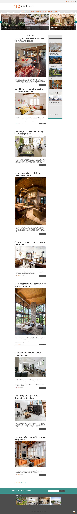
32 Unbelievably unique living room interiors (28, 353)
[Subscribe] (73, 1)
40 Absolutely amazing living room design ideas (30, 438)
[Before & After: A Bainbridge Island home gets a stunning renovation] (21, 501)
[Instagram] (71, 1)
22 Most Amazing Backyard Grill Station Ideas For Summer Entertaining (36, 28)
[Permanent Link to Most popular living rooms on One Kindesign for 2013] (30, 335)
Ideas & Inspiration (47, 11)
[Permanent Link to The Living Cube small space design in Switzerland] (30, 420)
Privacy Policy (45, 508)
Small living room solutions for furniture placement (29, 90)
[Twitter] (66, 1)
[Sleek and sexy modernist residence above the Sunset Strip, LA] (55, 501)
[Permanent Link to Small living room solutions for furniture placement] (30, 115)
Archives (30, 508)
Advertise (26, 508)
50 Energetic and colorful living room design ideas (29, 132)
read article (42, 123)
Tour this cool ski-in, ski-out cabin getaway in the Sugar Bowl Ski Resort (55, 90)
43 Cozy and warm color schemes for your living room (29, 39)
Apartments (31, 11)
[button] (1, 22)
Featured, (3, 27)
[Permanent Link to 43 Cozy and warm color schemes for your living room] (30, 76)
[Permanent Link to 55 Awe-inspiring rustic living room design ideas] (30, 224)
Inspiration (6, 27)
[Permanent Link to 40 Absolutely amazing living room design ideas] (30, 466)
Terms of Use (50, 508)
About (23, 508)
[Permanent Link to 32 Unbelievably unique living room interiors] (30, 377)
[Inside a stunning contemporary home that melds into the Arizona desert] (32, 501)
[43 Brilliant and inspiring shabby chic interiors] (44, 501)
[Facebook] (69, 1)
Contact (34, 508)
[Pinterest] (68, 1)
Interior (38, 11)
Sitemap (54, 508)
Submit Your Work (39, 508)
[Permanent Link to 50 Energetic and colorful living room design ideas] (30, 156)
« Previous (17, 482)
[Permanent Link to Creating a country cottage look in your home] (30, 267)
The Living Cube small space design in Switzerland (27, 396)
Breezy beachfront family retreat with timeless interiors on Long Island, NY (54, 103)
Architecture (23, 11)
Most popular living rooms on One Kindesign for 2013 (30, 284)
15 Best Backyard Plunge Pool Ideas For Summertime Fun (59, 28)
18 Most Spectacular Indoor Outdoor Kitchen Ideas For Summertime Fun (12, 28)
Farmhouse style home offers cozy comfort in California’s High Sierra (55, 66)
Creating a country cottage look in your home (30, 243)
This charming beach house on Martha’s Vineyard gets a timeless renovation (54, 54)
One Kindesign (18, 275)
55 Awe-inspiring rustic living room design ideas (28, 174)
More (55, 11)
